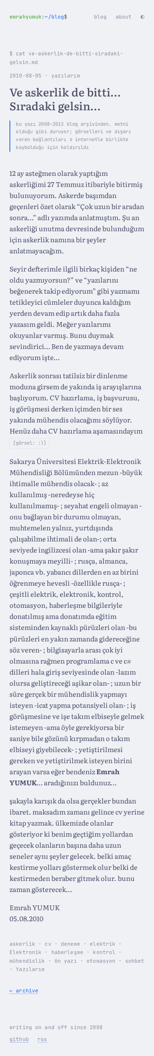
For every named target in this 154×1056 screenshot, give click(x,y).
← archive (23, 990)
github (19, 1039)
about (124, 16)
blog (100, 16)
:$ (38, 16)
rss (42, 1039)
